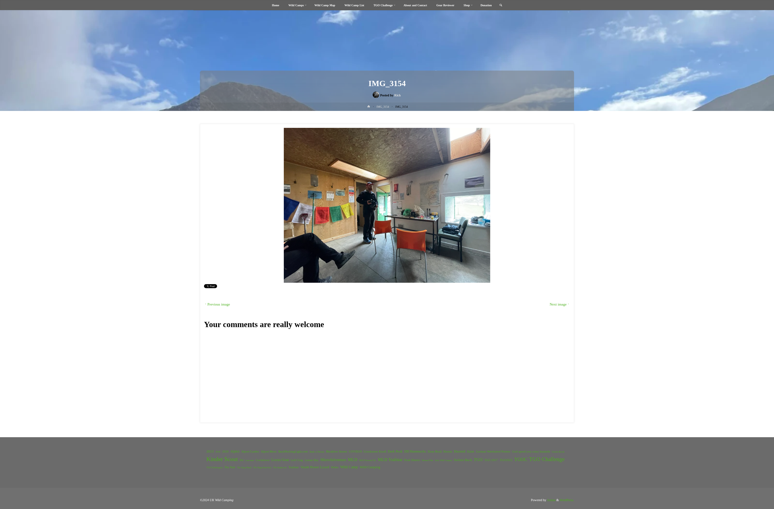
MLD (352, 459)
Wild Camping (370, 467)
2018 (217, 452)
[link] (501, 5)
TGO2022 (506, 460)
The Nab (229, 467)
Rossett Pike (427, 460)
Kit (241, 460)
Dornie (447, 451)
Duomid (459, 451)
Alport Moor (269, 451)
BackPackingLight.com (293, 451)
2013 (210, 451)
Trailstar (294, 467)
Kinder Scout (222, 459)
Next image (558, 304)
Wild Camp (349, 467)
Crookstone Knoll (375, 451)
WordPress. (567, 500)
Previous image (218, 304)
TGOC (520, 459)
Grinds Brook (558, 452)
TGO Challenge (547, 459)
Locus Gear (280, 460)
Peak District (412, 460)
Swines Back (463, 460)
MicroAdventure (333, 460)
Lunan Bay (312, 460)
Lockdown (262, 460)
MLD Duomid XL (367, 460)
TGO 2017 (491, 460)
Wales (334, 467)
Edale (470, 451)
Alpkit (234, 451)
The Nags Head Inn (262, 467)
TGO (478, 459)
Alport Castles (250, 451)
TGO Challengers (214, 467)
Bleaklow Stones (336, 451)
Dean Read (435, 451)
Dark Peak (395, 451)
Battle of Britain (317, 452)
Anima (551, 500)
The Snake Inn (280, 467)
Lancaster (249, 460)
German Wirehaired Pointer (493, 451)
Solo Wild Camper (443, 460)
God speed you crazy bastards (531, 451)
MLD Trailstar (390, 459)
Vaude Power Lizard (315, 467)
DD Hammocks (415, 451)
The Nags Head (244, 467)
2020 (225, 451)
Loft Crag (297, 460)
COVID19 (355, 451)
